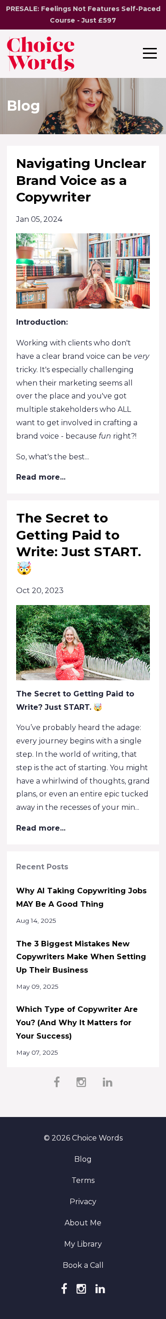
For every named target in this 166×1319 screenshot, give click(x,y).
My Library (83, 1244)
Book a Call (83, 1265)
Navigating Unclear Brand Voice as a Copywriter (81, 180)
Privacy (83, 1201)
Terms (83, 1180)
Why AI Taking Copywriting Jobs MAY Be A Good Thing (81, 897)
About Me (83, 1222)
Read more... (40, 477)
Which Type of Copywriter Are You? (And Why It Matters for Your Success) (77, 1022)
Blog (83, 1159)
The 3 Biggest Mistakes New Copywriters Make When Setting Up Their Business (81, 957)
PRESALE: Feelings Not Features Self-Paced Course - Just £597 (83, 14)
